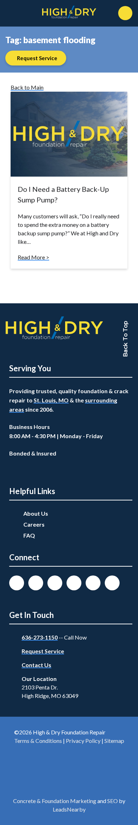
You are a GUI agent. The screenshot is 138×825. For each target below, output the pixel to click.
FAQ (29, 535)
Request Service (43, 651)
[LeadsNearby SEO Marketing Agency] (69, 772)
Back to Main (27, 87)
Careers (34, 524)
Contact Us (36, 664)
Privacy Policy (83, 740)
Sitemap (114, 740)
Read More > (33, 257)
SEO (112, 800)
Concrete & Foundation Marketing (54, 800)
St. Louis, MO (51, 400)
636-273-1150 (40, 637)
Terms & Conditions (38, 740)
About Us (35, 513)
